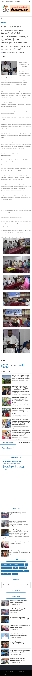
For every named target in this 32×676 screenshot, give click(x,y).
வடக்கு (27, 571)
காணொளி (4, 567)
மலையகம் (22, 571)
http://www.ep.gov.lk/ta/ (12, 462)
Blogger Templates (7, 674)
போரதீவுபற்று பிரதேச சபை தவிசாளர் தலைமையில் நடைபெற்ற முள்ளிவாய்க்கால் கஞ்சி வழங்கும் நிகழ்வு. (21, 411)
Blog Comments (8, 442)
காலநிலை (10, 567)
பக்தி (17, 571)
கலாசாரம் (21, 564)
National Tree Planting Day (12, 463)
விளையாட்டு (14, 574)
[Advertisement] (16, 489)
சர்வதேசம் (16, 567)
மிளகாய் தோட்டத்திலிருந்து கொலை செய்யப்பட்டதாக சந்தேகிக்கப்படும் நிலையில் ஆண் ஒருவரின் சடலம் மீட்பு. (21, 376)
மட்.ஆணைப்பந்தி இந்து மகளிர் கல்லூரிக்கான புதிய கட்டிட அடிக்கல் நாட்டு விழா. (19, 552)
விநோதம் (9, 574)
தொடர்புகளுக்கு (5, 571)
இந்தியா (10, 564)
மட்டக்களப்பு (4, 22)
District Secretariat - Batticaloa (14, 466)
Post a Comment (8, 448)
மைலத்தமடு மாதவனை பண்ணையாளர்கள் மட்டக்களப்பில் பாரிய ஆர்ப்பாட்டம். (20, 651)
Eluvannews (15, 671)
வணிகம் (3, 574)
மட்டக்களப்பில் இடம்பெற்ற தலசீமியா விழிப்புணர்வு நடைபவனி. (17, 513)
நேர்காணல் (12, 571)
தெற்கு (25, 567)
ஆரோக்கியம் (4, 564)
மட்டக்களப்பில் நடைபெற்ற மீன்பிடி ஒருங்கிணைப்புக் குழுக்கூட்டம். (18, 659)
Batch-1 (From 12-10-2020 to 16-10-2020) (14, 468)
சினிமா (20, 567)
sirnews (18, 365)
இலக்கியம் (16, 564)
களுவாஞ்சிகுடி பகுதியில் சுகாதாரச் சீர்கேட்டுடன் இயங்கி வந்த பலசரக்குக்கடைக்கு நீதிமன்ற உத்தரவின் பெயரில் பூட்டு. (18, 523)
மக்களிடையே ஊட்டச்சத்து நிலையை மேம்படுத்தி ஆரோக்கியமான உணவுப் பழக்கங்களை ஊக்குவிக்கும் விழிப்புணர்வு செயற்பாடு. (21, 433)
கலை (26, 564)
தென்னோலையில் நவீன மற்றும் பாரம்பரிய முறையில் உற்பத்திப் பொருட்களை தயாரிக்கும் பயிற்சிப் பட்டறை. (20, 400)
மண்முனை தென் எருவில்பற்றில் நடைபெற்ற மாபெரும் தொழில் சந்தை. (19, 542)
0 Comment (21, 52)
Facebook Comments (24, 442)
